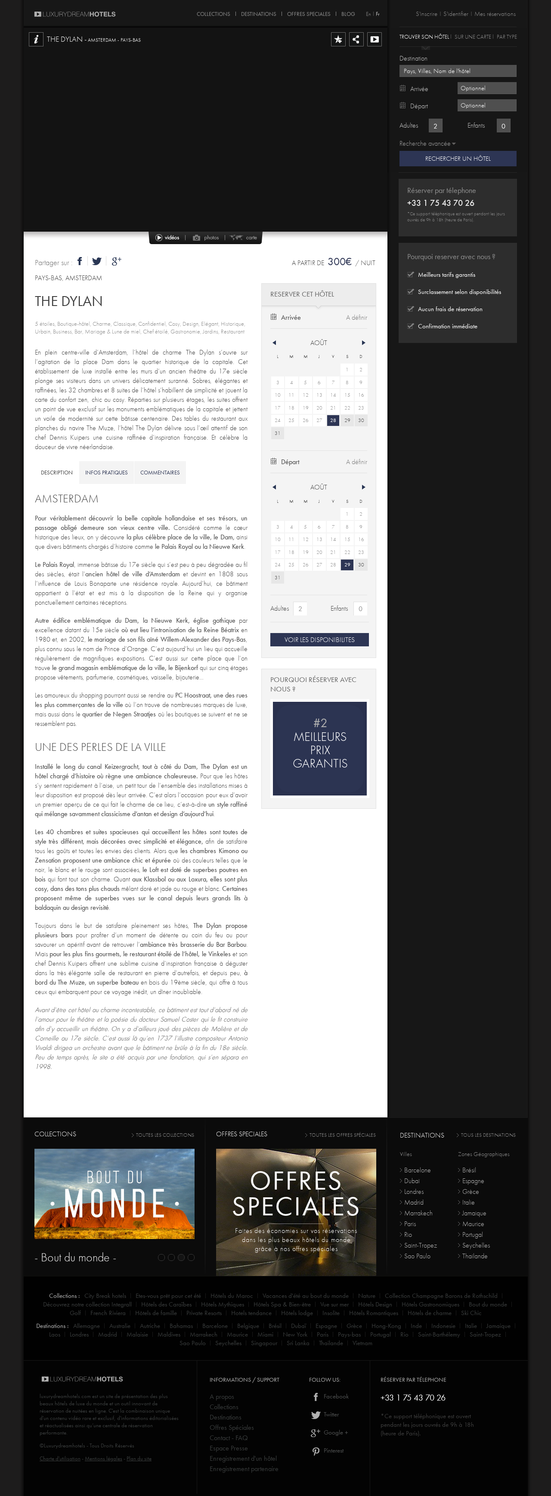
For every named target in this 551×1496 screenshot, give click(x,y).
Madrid (414, 1202)
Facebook (335, 1396)
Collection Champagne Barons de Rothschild (441, 1295)
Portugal (472, 1234)
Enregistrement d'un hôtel (243, 1458)
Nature (366, 1295)
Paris (410, 1223)
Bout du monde (488, 1304)
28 (333, 420)
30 (361, 420)
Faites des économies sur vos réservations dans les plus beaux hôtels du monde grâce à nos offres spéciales (296, 1239)
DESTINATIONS (258, 12)
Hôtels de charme (430, 1313)
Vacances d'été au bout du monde (306, 1295)
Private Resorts (204, 1313)
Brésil (469, 1170)
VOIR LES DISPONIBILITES (320, 639)
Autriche (150, 1326)
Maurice (473, 1223)
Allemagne (86, 1326)
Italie (468, 1202)
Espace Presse (229, 1448)
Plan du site (139, 1458)
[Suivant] (363, 343)
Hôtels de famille (156, 1313)
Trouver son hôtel (424, 36)
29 (347, 420)
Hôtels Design (375, 1304)
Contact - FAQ (229, 1437)
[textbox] (458, 71)
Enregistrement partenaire (244, 1468)
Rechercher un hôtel (458, 158)
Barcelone (417, 1170)
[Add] (338, 46)
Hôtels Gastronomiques (430, 1304)
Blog (348, 12)
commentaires (160, 472)
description (57, 472)
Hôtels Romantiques (373, 1313)
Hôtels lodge (297, 1313)
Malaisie (137, 1334)
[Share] (356, 46)
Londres (414, 1191)
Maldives (169, 1334)
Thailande (475, 1255)
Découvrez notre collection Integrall (87, 1304)
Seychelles (476, 1245)
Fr (377, 14)
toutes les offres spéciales (343, 1135)
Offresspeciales (296, 1193)
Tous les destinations (488, 1135)
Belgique (248, 1326)
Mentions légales (103, 1458)
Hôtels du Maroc (231, 1295)
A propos (222, 1396)
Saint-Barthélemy (439, 1334)
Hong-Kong (386, 1326)
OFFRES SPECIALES (309, 12)
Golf (75, 1313)
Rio (408, 1234)
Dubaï (412, 1180)
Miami (265, 1334)
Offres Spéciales (232, 1427)
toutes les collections (165, 1135)
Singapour (264, 1343)
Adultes (279, 608)
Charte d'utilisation (60, 1458)
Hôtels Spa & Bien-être (282, 1304)
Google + (335, 1432)
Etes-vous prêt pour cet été (168, 1295)
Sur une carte (473, 36)
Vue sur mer (334, 1304)
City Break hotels (105, 1295)
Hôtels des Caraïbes (166, 1304)
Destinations (225, 1417)
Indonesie (443, 1326)
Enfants (339, 608)
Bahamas (181, 1326)
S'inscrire (426, 13)
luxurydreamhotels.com (65, 1396)
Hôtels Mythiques (222, 1304)
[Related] (374, 46)
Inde (416, 1326)
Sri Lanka (298, 1343)
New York (295, 1334)
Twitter (330, 1414)
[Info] (36, 46)
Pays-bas (349, 1334)
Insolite (331, 1313)
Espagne (473, 1180)
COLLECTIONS (213, 12)
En (368, 14)
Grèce (470, 1191)
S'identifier (455, 13)
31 (278, 433)
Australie (119, 1326)
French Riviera (108, 1313)
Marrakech (418, 1213)
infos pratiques (106, 472)
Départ (290, 461)
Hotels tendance (251, 1313)
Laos (54, 1334)
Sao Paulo (417, 1255)
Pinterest (333, 1450)
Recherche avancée (425, 143)
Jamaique (474, 1213)
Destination (413, 58)
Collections (224, 1406)
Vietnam (362, 1343)
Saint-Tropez (420, 1245)
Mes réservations (495, 13)
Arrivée (291, 317)
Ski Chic (471, 1313)
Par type (507, 36)
